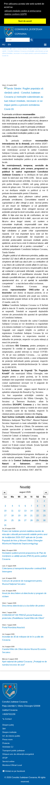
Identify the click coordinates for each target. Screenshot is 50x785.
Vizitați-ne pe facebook (14, 771)
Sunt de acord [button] (25, 21)
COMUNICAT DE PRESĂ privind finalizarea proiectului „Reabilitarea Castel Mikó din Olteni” (23, 616)
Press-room (7, 739)
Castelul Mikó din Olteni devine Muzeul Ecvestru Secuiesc (24, 650)
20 (25, 515)
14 (31, 510)
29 (37, 520)
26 (19, 520)
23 (44, 515)
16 (44, 510)
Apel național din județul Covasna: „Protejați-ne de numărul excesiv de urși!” (24, 663)
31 (5, 525)
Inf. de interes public (11, 736)
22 (37, 515)
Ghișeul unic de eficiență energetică (18, 754)
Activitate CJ (7, 747)
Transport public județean (13, 751)
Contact (8, 719)
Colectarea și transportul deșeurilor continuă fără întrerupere (24, 570)
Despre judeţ (8, 725)
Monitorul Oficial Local (12, 765)
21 (31, 515)
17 (5, 515)
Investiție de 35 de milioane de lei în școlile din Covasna (22, 638)
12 (19, 510)
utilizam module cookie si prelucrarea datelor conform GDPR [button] (22, 12)
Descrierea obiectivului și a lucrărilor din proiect (23, 605)
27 (25, 520)
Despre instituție (9, 732)
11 (12, 510)
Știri (14, 49)
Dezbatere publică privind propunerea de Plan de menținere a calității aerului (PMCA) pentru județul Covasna (24, 556)
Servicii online (8, 761)
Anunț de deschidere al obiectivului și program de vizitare (24, 595)
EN (9, 44)
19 (19, 515)
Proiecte (6, 743)
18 (12, 515)
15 (37, 510)
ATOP (5, 758)
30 (44, 520)
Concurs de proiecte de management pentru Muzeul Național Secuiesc (22, 582)
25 (12, 520)
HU (3, 44)
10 (5, 510)
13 (25, 510)
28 (31, 520)
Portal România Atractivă (13, 627)
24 (5, 520)
